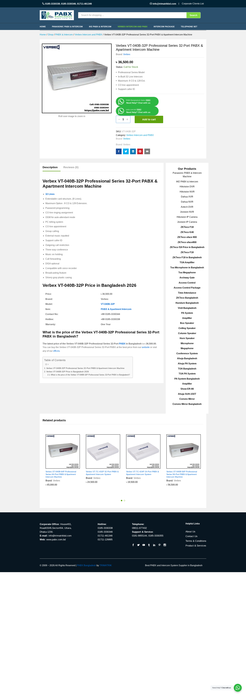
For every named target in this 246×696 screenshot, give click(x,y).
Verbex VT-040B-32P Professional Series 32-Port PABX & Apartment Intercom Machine (85, 368)
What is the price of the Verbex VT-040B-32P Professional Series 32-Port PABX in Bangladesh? (90, 375)
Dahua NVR (187, 202)
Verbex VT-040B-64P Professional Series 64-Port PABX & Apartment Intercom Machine (61, 474)
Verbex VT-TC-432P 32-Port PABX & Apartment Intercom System (102, 472)
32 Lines (50, 194)
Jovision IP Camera (187, 222)
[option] (63, 462)
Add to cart (149, 119)
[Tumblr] (149, 545)
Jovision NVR (187, 212)
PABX (122, 343)
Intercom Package (164, 27)
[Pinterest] (159, 545)
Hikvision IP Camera (187, 217)
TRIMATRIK (106, 565)
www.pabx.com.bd (56, 539)
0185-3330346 (68, 4)
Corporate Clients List (193, 3)
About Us (190, 531)
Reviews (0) (70, 167)
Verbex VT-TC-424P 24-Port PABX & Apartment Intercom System (142, 472)
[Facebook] (133, 545)
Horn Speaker (187, 338)
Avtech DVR (187, 207)
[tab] (52, 168)
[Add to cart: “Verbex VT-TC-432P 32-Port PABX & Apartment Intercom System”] (99, 466)
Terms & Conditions (195, 541)
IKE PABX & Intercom (100, 27)
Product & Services (195, 545)
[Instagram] (164, 545)
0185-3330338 (52, 4)
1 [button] (121, 500)
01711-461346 (84, 4)
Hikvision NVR (187, 191)
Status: (119, 67)
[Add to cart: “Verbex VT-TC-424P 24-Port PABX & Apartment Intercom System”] (140, 466)
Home (43, 27)
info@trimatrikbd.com (164, 4)
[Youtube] (143, 545)
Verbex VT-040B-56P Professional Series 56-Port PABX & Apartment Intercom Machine (181, 474)
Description (50, 167)
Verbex (126, 54)
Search (193, 15)
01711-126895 (105, 539)
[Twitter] (138, 545)
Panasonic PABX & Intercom (67, 27)
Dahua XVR (187, 196)
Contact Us (191, 536)
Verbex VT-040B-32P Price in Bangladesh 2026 (67, 371)
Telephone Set (189, 27)
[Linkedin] (154, 545)
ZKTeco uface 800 (187, 237)
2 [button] (124, 500)
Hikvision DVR (187, 186)
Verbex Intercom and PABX (132, 27)
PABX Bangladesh (86, 565)
